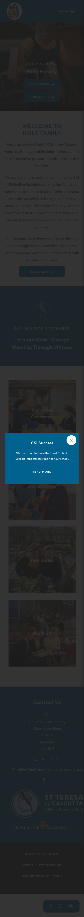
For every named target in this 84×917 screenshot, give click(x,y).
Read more (42, 471)
